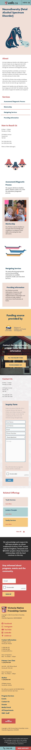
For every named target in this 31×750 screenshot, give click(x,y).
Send (9, 480)
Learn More (9, 504)
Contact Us (6, 702)
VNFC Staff (5, 713)
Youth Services (10, 500)
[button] (7, 748)
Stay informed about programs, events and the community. (14, 467)
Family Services (11, 520)
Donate (4, 704)
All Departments (8, 710)
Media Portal (6, 707)
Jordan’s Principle (11, 510)
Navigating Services (10, 112)
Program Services (8, 696)
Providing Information (11, 118)
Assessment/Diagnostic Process (14, 101)
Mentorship (8, 107)
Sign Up (8, 594)
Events (4, 699)
